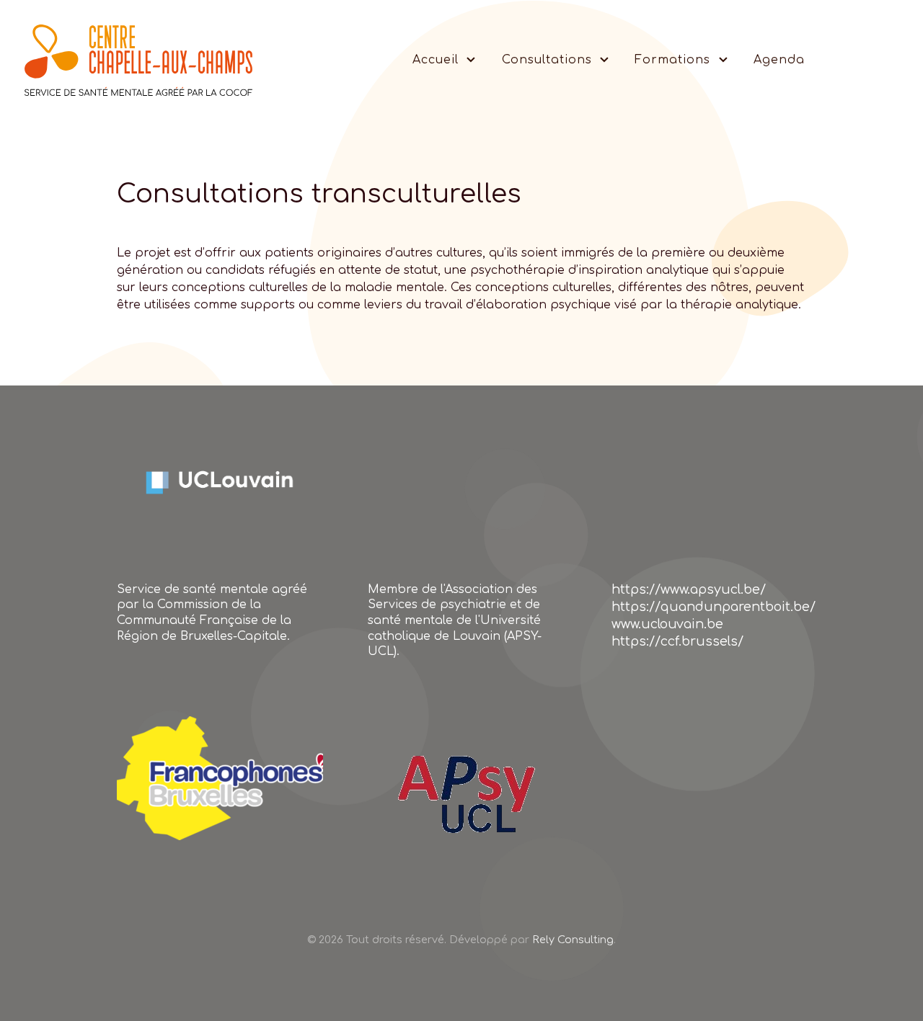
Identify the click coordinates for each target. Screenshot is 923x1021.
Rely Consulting (573, 939)
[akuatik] (220, 777)
